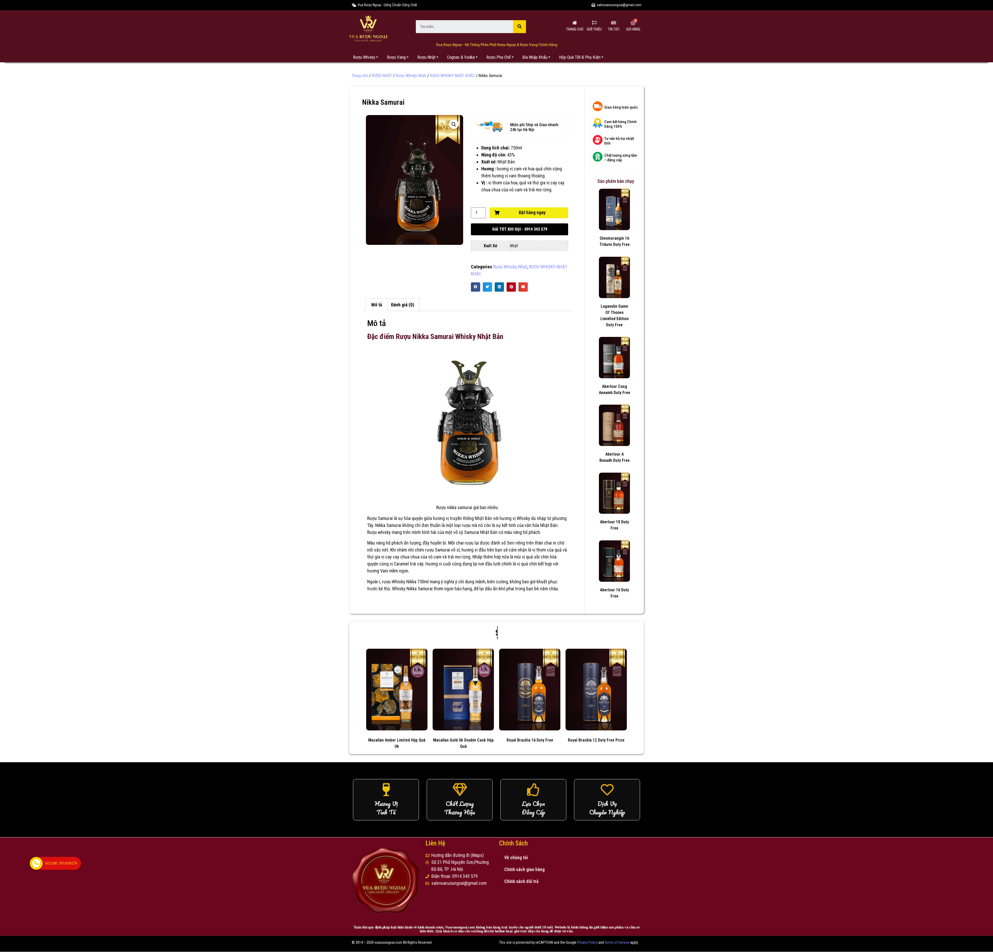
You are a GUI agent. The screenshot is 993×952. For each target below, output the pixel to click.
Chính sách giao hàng (524, 869)
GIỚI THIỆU (594, 29)
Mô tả (376, 304)
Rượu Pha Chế (498, 57)
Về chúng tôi (516, 857)
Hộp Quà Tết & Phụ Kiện (579, 57)
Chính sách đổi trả (521, 881)
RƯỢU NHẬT (382, 75)
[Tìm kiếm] (519, 26)
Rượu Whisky (364, 57)
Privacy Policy (587, 942)
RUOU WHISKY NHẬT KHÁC (452, 75)
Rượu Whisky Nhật (411, 75)
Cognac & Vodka (461, 57)
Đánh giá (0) (402, 304)
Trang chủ (360, 75)
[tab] (376, 304)
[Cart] (633, 23)
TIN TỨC (614, 29)
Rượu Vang (396, 57)
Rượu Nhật (426, 57)
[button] (519, 229)
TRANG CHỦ (574, 29)
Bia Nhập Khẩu (534, 57)
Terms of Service (617, 942)
